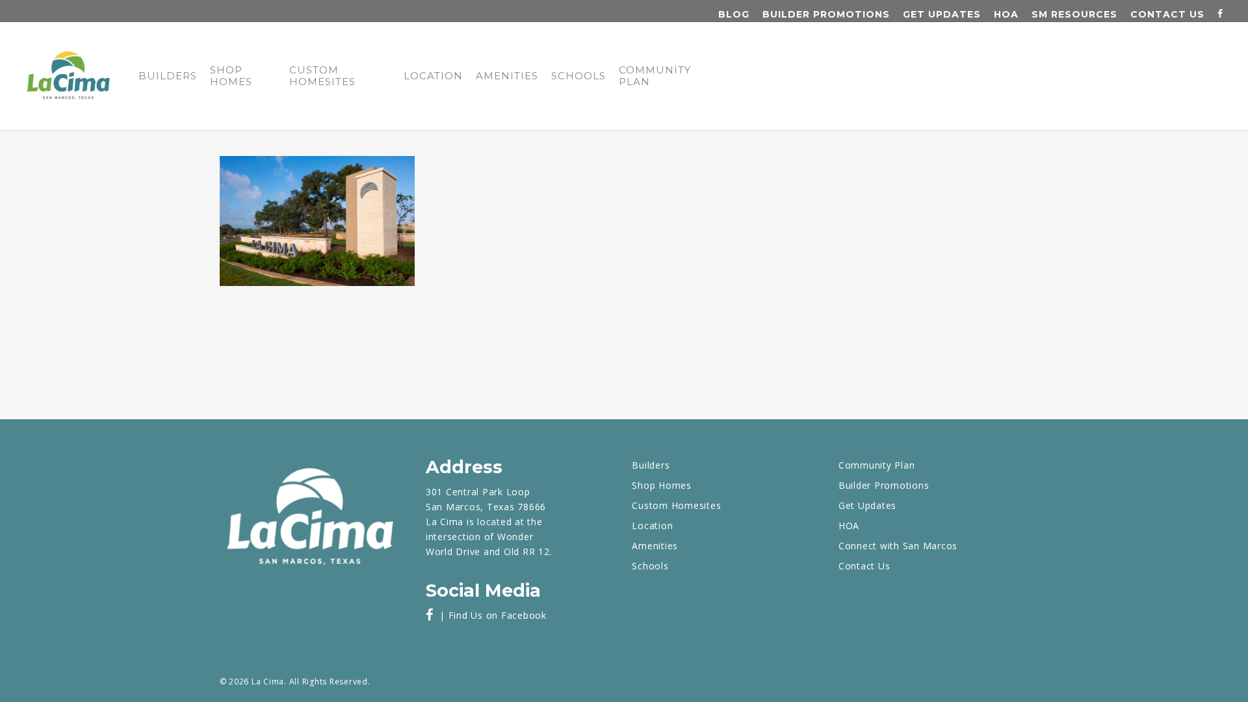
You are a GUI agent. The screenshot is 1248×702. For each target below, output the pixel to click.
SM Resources (1074, 14)
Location (433, 76)
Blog (733, 14)
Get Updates (942, 14)
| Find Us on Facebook (490, 615)
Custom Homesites (322, 76)
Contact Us (1167, 14)
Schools (578, 76)
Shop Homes (231, 76)
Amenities (507, 76)
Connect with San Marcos (897, 546)
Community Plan (655, 76)
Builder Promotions (826, 14)
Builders (167, 76)
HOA (1006, 14)
